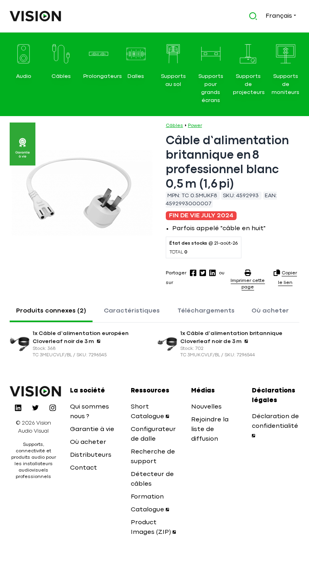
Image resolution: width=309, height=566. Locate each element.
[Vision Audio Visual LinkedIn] (18, 408)
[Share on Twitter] (203, 273)
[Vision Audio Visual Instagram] (52, 408)
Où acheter (270, 311)
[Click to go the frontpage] (35, 16)
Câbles (174, 126)
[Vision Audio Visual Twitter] (35, 408)
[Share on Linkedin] (212, 273)
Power (195, 126)
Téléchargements (206, 311)
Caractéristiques (132, 311)
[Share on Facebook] (193, 273)
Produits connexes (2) (51, 311)
